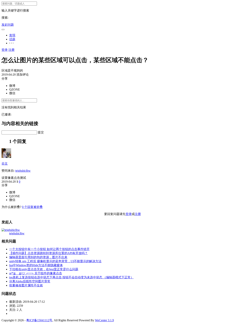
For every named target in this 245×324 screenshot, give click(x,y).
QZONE (14, 89)
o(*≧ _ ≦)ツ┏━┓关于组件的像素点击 (35, 273)
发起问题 (8, 24)
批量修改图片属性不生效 (26, 285)
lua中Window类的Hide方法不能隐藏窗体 (36, 265)
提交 (41, 132)
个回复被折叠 (32, 207)
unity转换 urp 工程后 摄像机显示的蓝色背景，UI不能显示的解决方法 (55, 261)
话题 (12, 39)
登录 (5, 49)
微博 (12, 85)
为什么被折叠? (11, 207)
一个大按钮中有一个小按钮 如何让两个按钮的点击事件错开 (49, 249)
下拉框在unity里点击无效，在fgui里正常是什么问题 (43, 269)
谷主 (5, 163)
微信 (12, 93)
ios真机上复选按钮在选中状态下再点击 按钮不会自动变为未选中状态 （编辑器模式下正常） (71, 277)
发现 (12, 35)
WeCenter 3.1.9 (104, 320)
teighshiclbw (23, 170)
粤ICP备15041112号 (39, 320)
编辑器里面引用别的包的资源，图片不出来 (38, 257)
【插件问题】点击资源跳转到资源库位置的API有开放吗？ (48, 253)
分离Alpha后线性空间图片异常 (29, 281)
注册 (11, 49)
